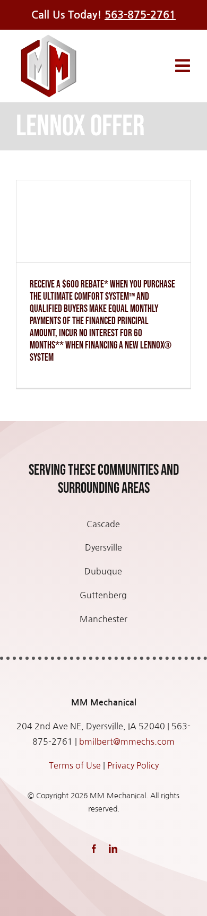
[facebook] (94, 848)
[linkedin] (113, 848)
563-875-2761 (140, 15)
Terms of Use (75, 765)
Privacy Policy (133, 765)
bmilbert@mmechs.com (127, 741)
